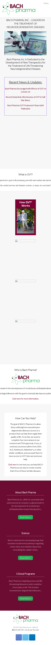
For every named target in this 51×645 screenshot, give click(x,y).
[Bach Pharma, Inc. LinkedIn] (32, 637)
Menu (46, 3)
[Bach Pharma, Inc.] (18, 8)
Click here (12, 464)
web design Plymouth (32, 630)
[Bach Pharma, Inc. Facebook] (19, 637)
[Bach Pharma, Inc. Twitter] (25, 637)
